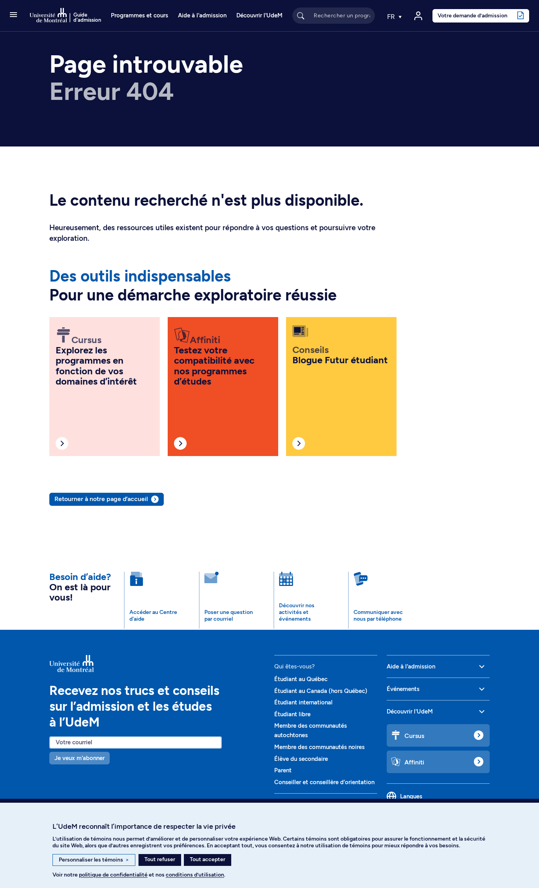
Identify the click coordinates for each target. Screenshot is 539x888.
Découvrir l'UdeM (259, 15)
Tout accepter (207, 859)
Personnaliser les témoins (94, 859)
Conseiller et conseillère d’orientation (324, 782)
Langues (411, 796)
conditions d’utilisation (195, 874)
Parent (283, 770)
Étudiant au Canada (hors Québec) (320, 691)
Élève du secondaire (301, 758)
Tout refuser (159, 859)
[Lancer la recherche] (300, 15)
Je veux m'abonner (79, 758)
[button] (13, 15)
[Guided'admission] (157, 664)
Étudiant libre (292, 714)
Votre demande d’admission (472, 15)
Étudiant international (303, 702)
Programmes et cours (139, 15)
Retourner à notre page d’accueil (101, 499)
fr (392, 17)
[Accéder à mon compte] (418, 15)
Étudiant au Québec (301, 679)
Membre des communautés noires (319, 747)
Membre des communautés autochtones (310, 730)
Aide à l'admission (202, 15)
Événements (403, 689)
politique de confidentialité (113, 874)
